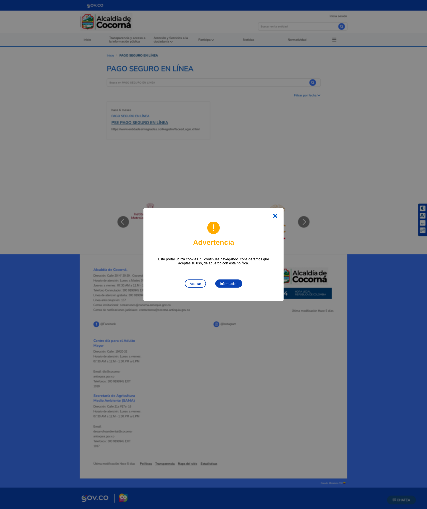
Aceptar (195, 283)
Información (228, 283)
